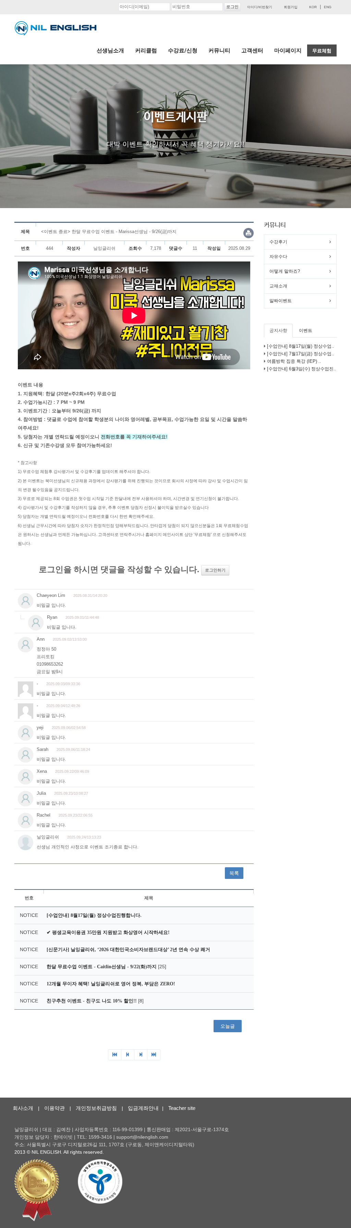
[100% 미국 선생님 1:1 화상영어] (55, 28)
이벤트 (305, 330)
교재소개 (278, 286)
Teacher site (181, 1108)
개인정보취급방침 (96, 1108)
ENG (327, 7)
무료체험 (321, 50)
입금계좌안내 (143, 1108)
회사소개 (23, 1108)
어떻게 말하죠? (284, 271)
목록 (234, 873)
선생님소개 (110, 50)
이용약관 (54, 1108)
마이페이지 (288, 50)
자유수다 (278, 256)
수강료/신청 (182, 50)
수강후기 (278, 241)
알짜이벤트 (280, 300)
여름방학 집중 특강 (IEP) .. (294, 361)
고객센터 (252, 50)
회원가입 (291, 7)
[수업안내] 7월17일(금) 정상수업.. (300, 353)
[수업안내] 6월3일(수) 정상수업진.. (301, 368)
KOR (313, 7)
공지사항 (278, 330)
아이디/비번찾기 (259, 7)
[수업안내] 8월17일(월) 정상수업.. (300, 346)
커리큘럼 (146, 50)
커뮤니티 (219, 50)
